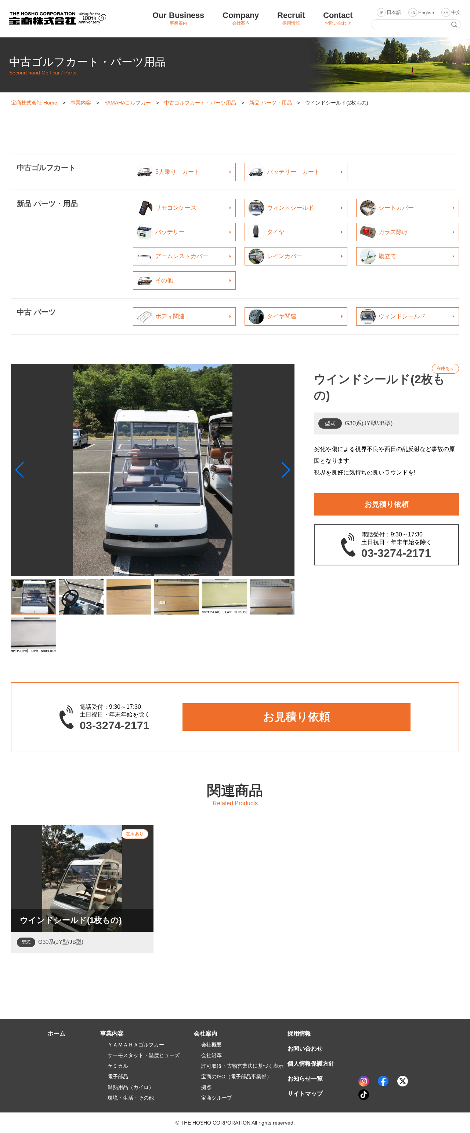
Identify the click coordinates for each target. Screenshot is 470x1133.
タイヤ (276, 232)
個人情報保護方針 (311, 1063)
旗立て (387, 256)
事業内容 (80, 103)
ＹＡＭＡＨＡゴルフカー (136, 1045)
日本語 (394, 12)
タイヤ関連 (281, 316)
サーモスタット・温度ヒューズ (144, 1055)
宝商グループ (216, 1098)
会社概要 (211, 1045)
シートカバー (396, 208)
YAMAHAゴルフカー (127, 103)
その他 (164, 280)
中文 (456, 12)
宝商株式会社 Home (34, 103)
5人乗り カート (177, 172)
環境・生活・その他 (131, 1098)
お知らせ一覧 (305, 1078)
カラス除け (393, 232)
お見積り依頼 (387, 504)
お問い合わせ (305, 1048)
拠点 (206, 1087)
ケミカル (118, 1066)
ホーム (56, 1033)
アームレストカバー (181, 256)
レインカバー (284, 256)
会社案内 (205, 1033)
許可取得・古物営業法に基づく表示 (242, 1066)
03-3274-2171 (396, 553)
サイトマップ (305, 1093)
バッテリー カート (293, 172)
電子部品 (118, 1076)
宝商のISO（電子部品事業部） (236, 1076)
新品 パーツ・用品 (270, 103)
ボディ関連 (170, 316)
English (426, 12)
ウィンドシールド (290, 208)
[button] (286, 470)
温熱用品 (131, 1087)
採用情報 (299, 1033)
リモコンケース (175, 208)
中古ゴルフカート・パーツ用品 (200, 103)
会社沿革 (211, 1055)
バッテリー (170, 232)
